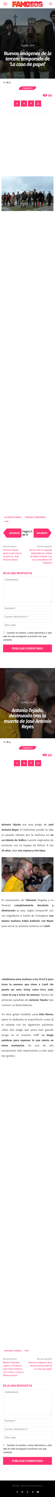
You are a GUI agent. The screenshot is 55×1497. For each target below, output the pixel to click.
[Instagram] (22, 1492)
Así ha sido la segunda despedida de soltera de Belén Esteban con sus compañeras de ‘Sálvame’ (40, 556)
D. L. (9, 82)
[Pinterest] (31, 103)
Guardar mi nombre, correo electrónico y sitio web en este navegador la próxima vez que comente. (27, 636)
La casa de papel (12, 517)
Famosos (27, 88)
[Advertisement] (27, 146)
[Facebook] (17, 103)
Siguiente (42, 533)
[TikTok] (27, 1492)
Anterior (14, 533)
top (6, 521)
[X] (24, 103)
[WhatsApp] (38, 103)
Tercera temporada (35, 517)
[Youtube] (38, 1492)
